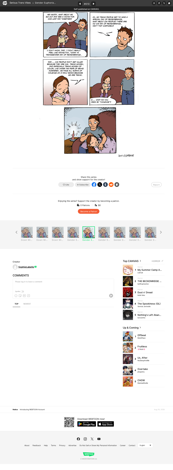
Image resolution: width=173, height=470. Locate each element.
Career (123, 445)
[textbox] (63, 284)
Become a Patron (88, 211)
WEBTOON (5, 3)
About (26, 445)
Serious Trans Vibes (20, 2)
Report (156, 184)
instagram (85, 439)
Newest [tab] (27, 304)
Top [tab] (16, 304)
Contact (132, 445)
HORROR (156, 261)
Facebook (159, 3)
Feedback (37, 445)
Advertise (72, 445)
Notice (15, 409)
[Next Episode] (93, 4)
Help (46, 445)
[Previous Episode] (80, 4)
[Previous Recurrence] (16, 232)
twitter (92, 439)
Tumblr (105, 184)
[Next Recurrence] (161, 232)
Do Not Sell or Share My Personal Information (98, 445)
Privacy (62, 445)
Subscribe (154, 3)
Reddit (111, 184)
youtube (99, 439)
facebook (78, 439)
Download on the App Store (105, 424)
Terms (53, 445)
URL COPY (169, 3)
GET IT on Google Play (86, 424)
